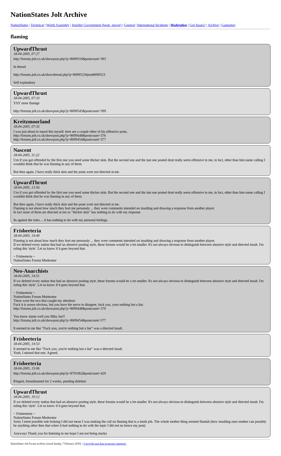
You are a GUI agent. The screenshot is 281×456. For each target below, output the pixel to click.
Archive (213, 25)
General (129, 25)
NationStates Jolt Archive (49, 14)
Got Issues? (197, 25)
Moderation (178, 25)
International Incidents (152, 25)
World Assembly (57, 25)
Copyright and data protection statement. (105, 443)
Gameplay (228, 25)
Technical (37, 25)
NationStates (19, 25)
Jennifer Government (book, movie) (96, 25)
